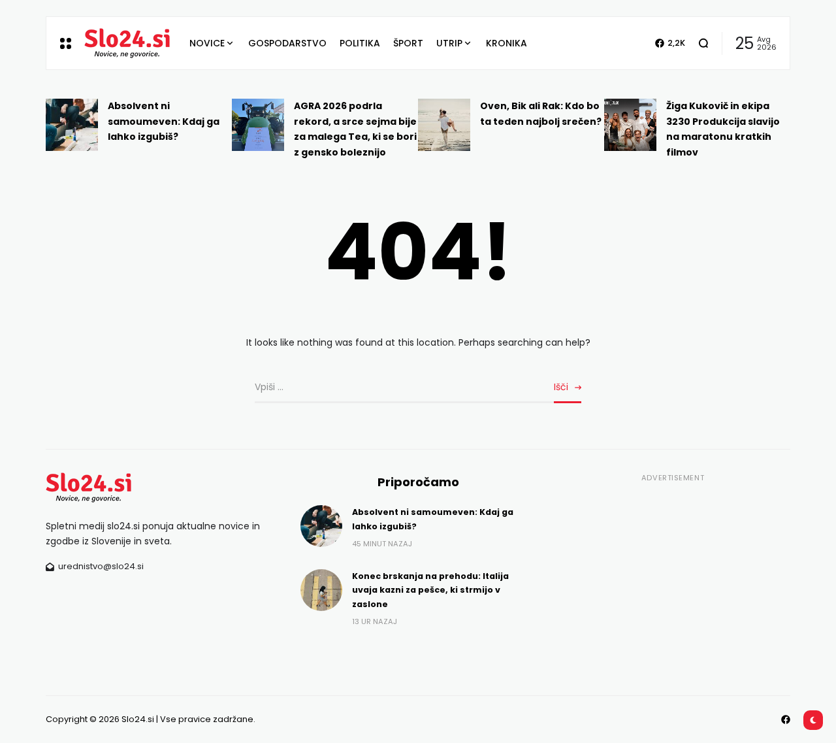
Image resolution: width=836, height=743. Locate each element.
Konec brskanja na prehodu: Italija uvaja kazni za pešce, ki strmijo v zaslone (430, 590)
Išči (561, 386)
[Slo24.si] (127, 43)
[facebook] (785, 719)
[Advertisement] (672, 577)
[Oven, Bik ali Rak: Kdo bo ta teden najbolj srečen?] (444, 125)
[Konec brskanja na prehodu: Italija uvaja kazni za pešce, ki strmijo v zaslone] (321, 590)
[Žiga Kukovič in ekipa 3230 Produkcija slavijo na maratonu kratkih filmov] (630, 125)
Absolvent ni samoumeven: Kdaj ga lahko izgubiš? (163, 121)
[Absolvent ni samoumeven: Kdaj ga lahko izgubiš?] (72, 125)
